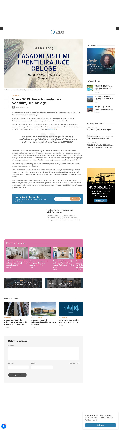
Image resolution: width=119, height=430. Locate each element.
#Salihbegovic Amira (53, 217)
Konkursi (8, 317)
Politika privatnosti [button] (91, 420)
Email (33, 363)
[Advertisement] (27, 222)
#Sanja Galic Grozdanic (70, 217)
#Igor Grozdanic (68, 215)
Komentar (11, 345)
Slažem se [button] (100, 425)
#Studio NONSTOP (73, 220)
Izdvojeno (19, 280)
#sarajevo (51, 220)
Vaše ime (11, 363)
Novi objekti (36, 317)
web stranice (52, 129)
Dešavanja (16, 95)
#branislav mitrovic (53, 215)
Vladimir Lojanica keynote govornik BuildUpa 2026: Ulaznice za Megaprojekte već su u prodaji (101, 66)
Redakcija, (18, 107)
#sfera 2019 (61, 220)
